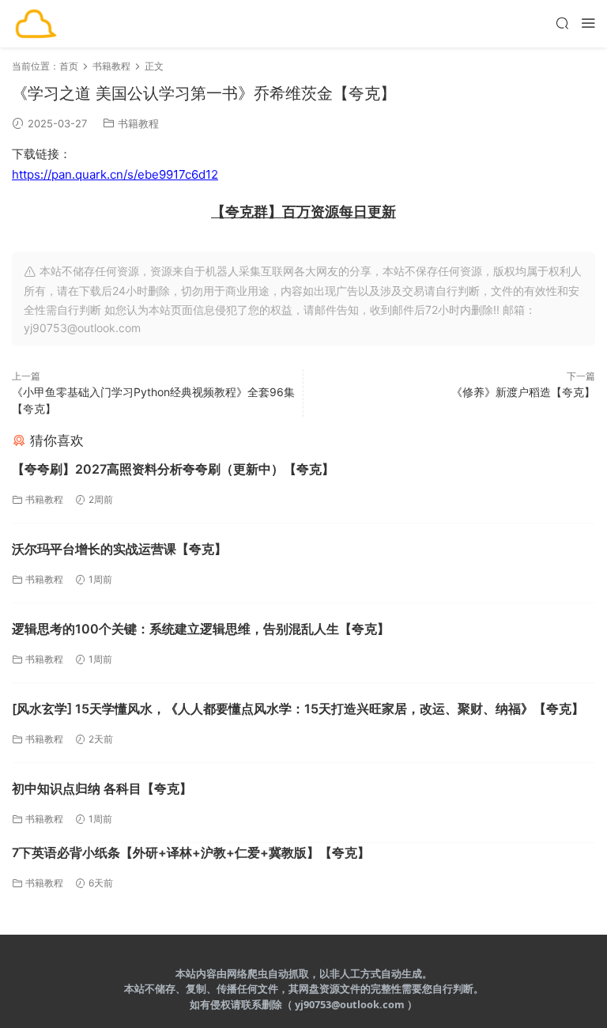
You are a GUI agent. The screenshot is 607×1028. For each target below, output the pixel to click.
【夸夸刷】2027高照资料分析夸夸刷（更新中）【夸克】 (173, 469)
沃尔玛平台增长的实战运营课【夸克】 (119, 549)
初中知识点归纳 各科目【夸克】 (102, 788)
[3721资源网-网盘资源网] (35, 23)
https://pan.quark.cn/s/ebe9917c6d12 (115, 174)
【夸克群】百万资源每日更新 (303, 211)
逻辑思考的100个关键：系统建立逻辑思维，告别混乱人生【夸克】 (201, 629)
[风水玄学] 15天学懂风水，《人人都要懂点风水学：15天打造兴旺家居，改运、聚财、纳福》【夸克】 (298, 708)
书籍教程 (138, 123)
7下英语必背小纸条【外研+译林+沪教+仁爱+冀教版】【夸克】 (191, 852)
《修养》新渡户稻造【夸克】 (523, 392)
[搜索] (562, 22)
